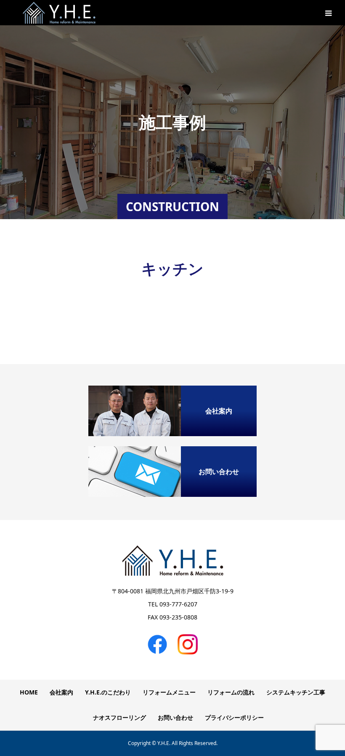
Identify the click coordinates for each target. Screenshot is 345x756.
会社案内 (61, 692)
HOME (29, 692)
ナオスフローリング (119, 717)
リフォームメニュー (169, 692)
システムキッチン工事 (295, 692)
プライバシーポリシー (234, 717)
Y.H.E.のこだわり (108, 692)
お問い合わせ (175, 717)
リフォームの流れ (231, 692)
